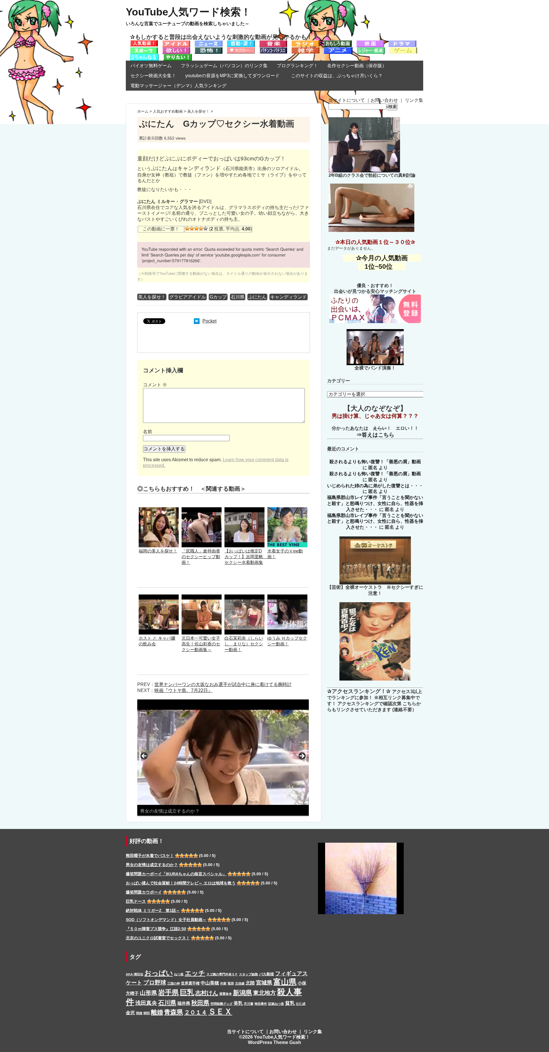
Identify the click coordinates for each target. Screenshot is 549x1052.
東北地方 (264, 993)
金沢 (130, 1012)
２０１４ (195, 1012)
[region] (223, 757)
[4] (201, 228)
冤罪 (231, 983)
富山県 (285, 981)
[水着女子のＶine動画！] (287, 510)
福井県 (183, 1003)
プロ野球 (154, 982)
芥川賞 (248, 1003)
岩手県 (168, 992)
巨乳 (187, 992)
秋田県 (200, 1002)
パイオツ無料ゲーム (151, 65)
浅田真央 (146, 1003)
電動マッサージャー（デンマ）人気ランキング (178, 85)
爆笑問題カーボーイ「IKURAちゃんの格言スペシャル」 (176, 874)
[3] (196, 228)
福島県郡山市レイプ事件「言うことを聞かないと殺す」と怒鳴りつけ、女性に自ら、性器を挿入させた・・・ (375, 503)
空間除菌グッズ (221, 1003)
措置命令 (225, 993)
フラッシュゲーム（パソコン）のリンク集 (224, 65)
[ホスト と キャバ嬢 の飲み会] (159, 597)
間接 (139, 1013)
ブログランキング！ (297, 65)
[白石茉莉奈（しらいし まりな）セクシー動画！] (244, 597)
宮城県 (264, 983)
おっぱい (158, 973)
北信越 (239, 983)
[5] (205, 228)
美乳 (238, 1003)
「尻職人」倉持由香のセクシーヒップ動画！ (201, 556)
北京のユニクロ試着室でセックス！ (158, 938)
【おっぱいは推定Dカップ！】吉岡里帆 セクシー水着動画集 (245, 556)
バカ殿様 (266, 974)
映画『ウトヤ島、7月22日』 (183, 690)
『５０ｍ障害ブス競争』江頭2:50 (156, 928)
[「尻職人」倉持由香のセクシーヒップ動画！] (202, 510)
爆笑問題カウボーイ (144, 892)
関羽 (147, 1013)
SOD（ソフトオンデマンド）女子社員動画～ (166, 919)
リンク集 (414, 100)
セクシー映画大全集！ (153, 75)
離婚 (157, 1012)
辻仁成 (300, 1003)
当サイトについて (346, 100)
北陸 (250, 982)
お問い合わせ (384, 100)
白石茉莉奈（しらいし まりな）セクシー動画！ (243, 644)
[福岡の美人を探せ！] (159, 510)
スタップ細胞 (248, 974)
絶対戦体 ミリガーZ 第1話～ (153, 910)
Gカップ (218, 297)
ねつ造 (179, 974)
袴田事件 (260, 1003)
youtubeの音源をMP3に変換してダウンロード (232, 75)
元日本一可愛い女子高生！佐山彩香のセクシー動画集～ (201, 644)
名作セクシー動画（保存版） (357, 65)
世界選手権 (190, 983)
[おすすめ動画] (144, 43)
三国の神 (173, 983)
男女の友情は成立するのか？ (152, 864)
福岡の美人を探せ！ (158, 550)
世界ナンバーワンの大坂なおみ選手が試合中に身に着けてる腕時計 (223, 684)
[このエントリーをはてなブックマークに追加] (197, 321)
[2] (192, 228)
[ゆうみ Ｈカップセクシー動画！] (287, 597)
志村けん (206, 993)
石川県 (237, 297)
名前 (147, 431)
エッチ (195, 973)
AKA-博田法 (134, 974)
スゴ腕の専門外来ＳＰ (222, 974)
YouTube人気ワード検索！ (188, 12)
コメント (155, 384)
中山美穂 (210, 982)
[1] (187, 228)
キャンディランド (288, 297)
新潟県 (242, 992)
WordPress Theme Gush (274, 1042)
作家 (223, 983)
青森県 (173, 1012)
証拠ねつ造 (276, 1003)
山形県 (148, 993)
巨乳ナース (136, 901)
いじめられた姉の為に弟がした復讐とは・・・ (375, 485)
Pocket (209, 321)
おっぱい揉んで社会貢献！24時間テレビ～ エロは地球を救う (181, 883)
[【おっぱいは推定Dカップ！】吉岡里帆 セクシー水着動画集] (244, 510)
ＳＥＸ (220, 1011)
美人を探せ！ (152, 297)
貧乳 (290, 1003)
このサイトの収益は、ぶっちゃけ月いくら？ (339, 75)
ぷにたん (257, 297)
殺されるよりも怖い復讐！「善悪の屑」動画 (375, 461)
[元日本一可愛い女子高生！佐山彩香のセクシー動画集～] (202, 597)
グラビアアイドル (187, 297)
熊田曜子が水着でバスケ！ (150, 855)
